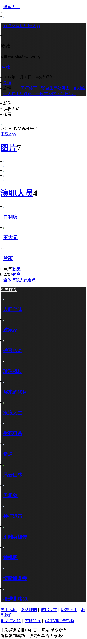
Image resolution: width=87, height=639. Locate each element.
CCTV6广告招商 (59, 620)
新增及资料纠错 (21, 26)
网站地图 (29, 609)
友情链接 (33, 620)
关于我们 (9, 609)
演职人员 (17, 193)
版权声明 (69, 609)
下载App (8, 134)
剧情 (7, 82)
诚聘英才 (49, 609)
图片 (9, 147)
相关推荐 (9, 289)
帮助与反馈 (11, 620)
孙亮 (16, 269)
